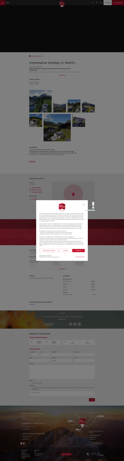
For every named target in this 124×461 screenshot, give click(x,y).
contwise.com (92, 210)
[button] (93, 203)
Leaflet (87, 210)
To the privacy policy (80, 256)
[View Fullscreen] (93, 208)
